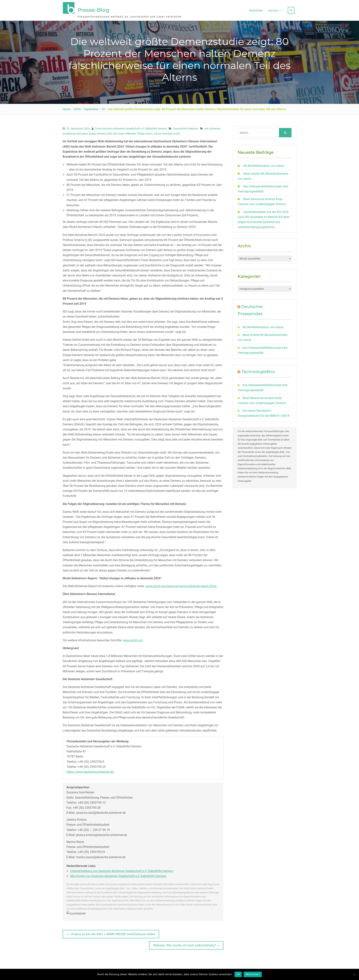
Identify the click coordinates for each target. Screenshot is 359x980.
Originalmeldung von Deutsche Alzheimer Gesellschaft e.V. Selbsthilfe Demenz (121, 871)
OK (238, 974)
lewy (121, 133)
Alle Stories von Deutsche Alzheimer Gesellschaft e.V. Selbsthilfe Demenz (118, 876)
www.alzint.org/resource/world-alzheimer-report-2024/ (181, 586)
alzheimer (214, 128)
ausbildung (69, 133)
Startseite (256, 10)
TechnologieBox (258, 371)
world (176, 133)
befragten (82, 133)
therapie (167, 133)
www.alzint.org (132, 640)
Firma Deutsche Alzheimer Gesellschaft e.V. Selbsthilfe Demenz (131, 128)
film (115, 133)
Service (273, 10)
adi (206, 128)
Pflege (140, 133)
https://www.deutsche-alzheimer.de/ (90, 772)
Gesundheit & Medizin (185, 128)
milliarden (130, 133)
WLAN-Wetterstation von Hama (263, 166)
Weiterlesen (253, 974)
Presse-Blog (93, 10)
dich (109, 133)
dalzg (92, 133)
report (149, 133)
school (157, 133)
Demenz (101, 133)
